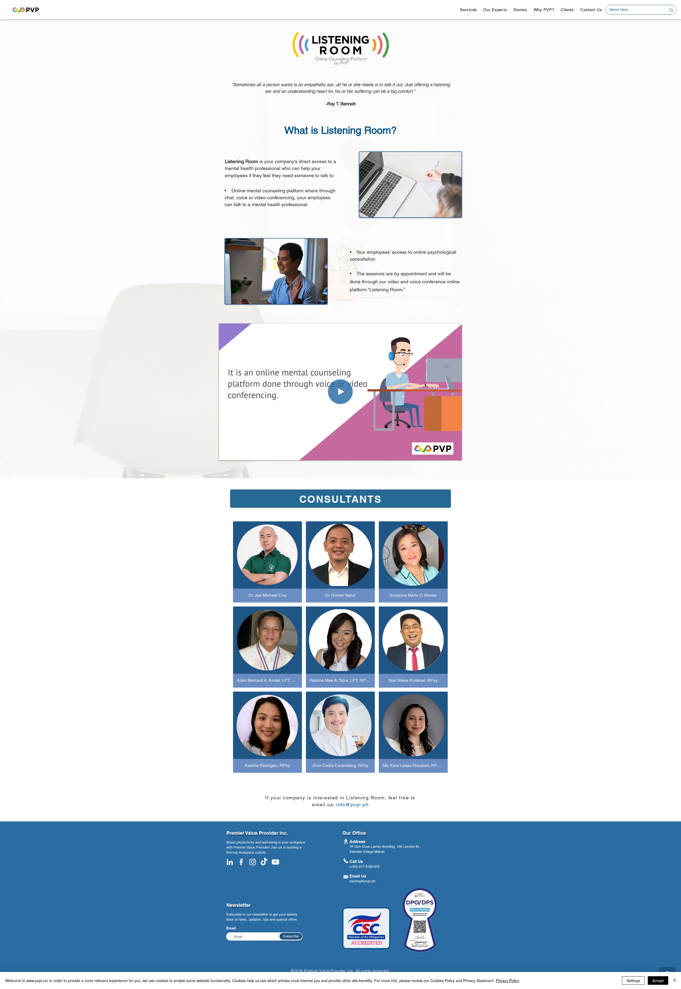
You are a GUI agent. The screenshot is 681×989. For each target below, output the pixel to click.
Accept (658, 980)
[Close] (674, 980)
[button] (468, 10)
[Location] (345, 842)
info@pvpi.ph (352, 804)
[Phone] (345, 861)
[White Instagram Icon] (252, 862)
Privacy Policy (507, 980)
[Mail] (345, 877)
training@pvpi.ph (362, 881)
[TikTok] (264, 862)
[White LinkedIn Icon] (229, 862)
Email (231, 928)
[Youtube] (275, 862)
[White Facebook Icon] (241, 862)
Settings (633, 980)
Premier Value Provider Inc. (257, 833)
